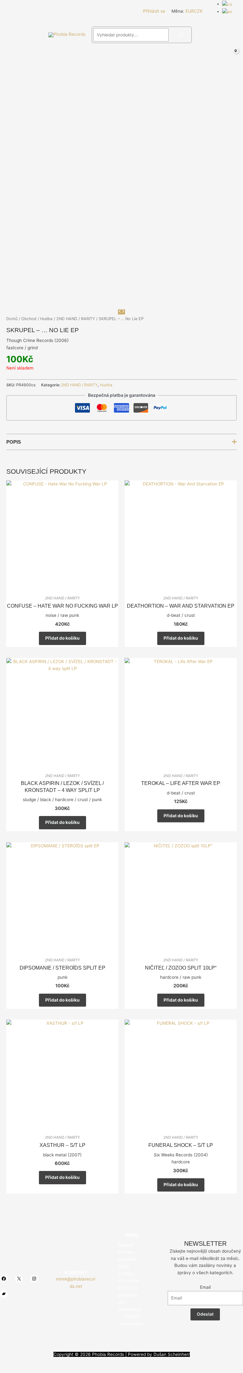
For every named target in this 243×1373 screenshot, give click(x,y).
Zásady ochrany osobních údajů (127, 1256)
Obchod (28, 318)
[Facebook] (9, 11)
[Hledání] (181, 34)
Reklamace (132, 1323)
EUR (189, 11)
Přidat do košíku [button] (62, 638)
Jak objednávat (129, 1306)
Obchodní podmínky (128, 1291)
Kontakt (132, 1316)
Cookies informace (128, 1277)
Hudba (46, 318)
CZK (198, 11)
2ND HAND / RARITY (75, 318)
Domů (11, 318)
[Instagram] (28, 11)
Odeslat (205, 1314)
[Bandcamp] (37, 11)
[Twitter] (19, 11)
